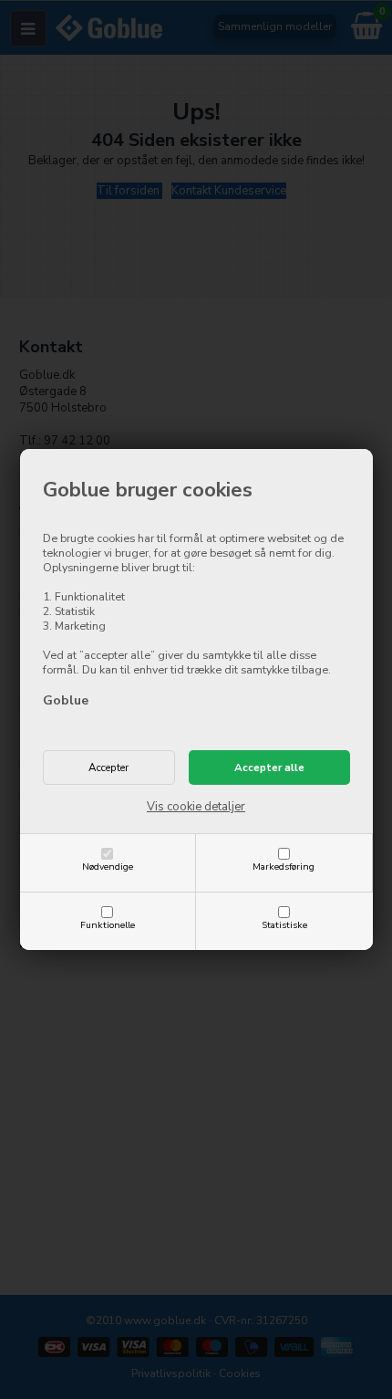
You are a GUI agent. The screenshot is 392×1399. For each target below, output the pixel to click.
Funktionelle (107, 925)
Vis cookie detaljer (196, 807)
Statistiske (284, 925)
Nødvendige (107, 866)
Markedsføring (284, 866)
